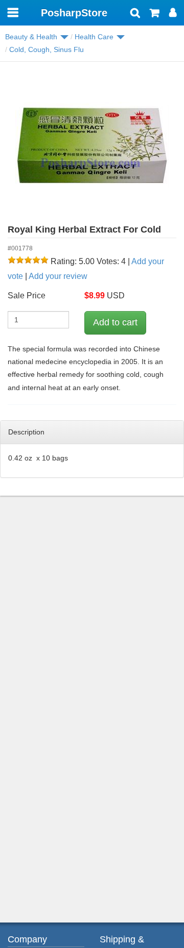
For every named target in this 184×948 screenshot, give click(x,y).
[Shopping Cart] (154, 14)
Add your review (58, 276)
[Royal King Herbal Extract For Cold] (92, 145)
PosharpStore (74, 12)
